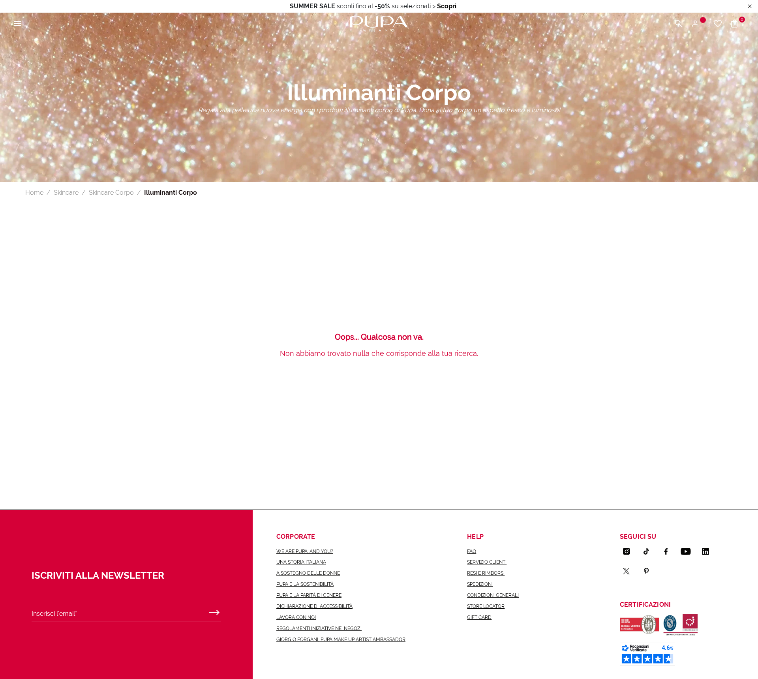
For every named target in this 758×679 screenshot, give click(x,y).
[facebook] (669, 551)
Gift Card (479, 617)
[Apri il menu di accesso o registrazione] (698, 24)
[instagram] (630, 551)
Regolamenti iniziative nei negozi (319, 628)
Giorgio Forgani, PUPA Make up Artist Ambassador (340, 639)
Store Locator (486, 606)
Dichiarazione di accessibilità (314, 606)
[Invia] (214, 611)
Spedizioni (480, 584)
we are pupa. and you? (304, 551)
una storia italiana (301, 562)
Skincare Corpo (111, 192)
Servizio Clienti (487, 562)
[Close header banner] (749, 6)
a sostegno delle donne (308, 573)
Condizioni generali (493, 595)
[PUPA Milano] (379, 23)
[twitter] (630, 571)
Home (34, 192)
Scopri (446, 6)
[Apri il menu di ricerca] (679, 24)
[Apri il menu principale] (18, 24)
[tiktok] (649, 551)
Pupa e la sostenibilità (305, 584)
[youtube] (689, 551)
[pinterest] (649, 571)
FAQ (471, 551)
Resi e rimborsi (486, 573)
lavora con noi (296, 617)
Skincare (66, 192)
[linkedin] (709, 551)
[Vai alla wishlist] (718, 24)
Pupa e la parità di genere (308, 595)
